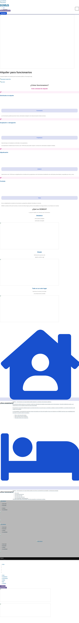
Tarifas (3, 569)
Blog (3, 570)
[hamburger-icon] (77, 8)
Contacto (4, 572)
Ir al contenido (3, 0)
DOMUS (4, 5)
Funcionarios (5, 567)
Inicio (4, 7)
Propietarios (5, 9)
